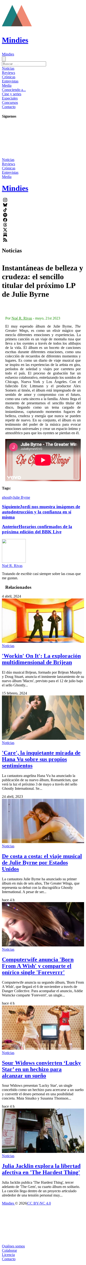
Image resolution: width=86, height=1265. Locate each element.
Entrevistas (10, 81)
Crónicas (8, 77)
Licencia (8, 1255)
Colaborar (9, 1250)
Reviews (8, 73)
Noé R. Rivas (21, 318)
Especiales (10, 98)
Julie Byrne (21, 497)
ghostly (7, 497)
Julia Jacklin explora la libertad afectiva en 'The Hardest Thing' (41, 1169)
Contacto (9, 107)
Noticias (8, 68)
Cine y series (11, 94)
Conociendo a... (14, 90)
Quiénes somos (13, 1246)
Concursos (10, 102)
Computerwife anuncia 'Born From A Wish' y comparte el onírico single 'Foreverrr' (38, 965)
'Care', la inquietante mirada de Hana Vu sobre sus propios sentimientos (41, 759)
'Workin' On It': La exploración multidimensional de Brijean (41, 659)
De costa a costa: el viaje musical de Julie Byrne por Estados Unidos (42, 862)
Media (6, 85)
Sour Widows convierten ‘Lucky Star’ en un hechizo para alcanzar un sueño (41, 1069)
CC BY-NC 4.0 (39, 1203)
